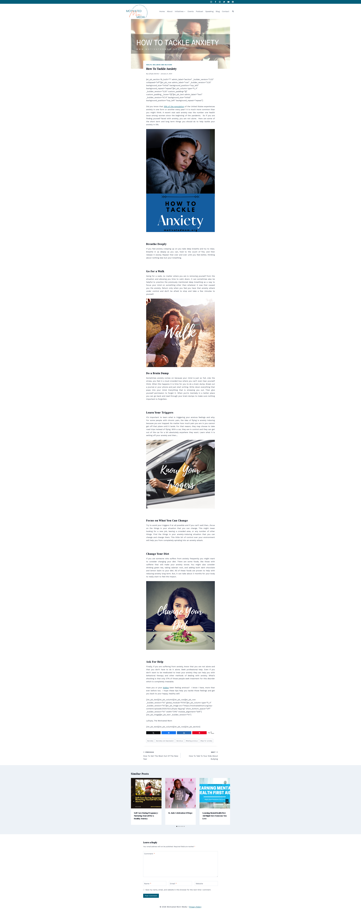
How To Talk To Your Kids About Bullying (203, 755)
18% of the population (174, 106)
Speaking (209, 11)
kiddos (166, 687)
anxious (179, 741)
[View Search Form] (233, 11)
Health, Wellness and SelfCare (159, 64)
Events (191, 11)
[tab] (176, 826)
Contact (225, 11)
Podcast (199, 11)
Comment (149, 854)
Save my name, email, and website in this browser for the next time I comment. (178, 890)
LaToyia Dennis (153, 74)
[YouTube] (228, 2)
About (170, 11)
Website (199, 883)
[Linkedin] (233, 2)
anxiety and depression (165, 741)
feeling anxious (192, 741)
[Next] (227, 801)
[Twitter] (224, 2)
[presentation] (146, 793)
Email (173, 883)
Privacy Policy (195, 907)
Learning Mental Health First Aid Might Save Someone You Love (214, 816)
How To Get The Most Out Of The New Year (160, 755)
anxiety (150, 741)
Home (162, 11)
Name (147, 883)
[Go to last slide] (133, 801)
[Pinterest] (220, 2)
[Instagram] (211, 2)
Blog (218, 11)
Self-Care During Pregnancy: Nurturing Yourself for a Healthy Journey (146, 816)
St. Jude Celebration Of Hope (180, 813)
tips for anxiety (206, 741)
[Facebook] (215, 2)
